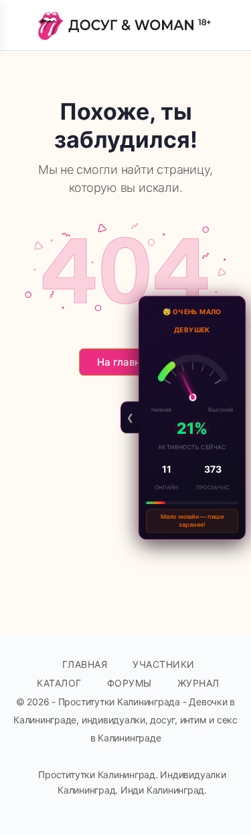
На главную (126, 362)
